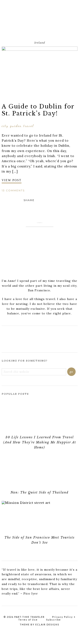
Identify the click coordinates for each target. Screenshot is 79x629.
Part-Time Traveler (39, 18)
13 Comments (13, 190)
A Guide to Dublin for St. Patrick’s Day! (38, 110)
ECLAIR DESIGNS (47, 624)
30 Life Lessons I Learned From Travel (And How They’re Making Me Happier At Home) (39, 442)
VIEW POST (11, 180)
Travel (28, 125)
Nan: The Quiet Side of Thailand (39, 492)
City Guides (11, 125)
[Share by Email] (49, 200)
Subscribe (53, 619)
